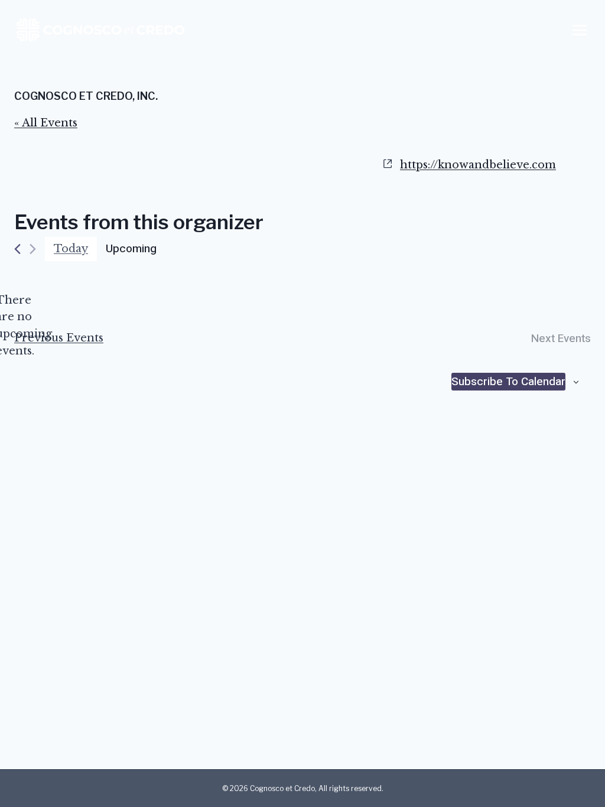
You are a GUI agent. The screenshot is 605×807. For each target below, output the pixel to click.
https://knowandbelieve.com (478, 164)
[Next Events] (33, 249)
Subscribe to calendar (508, 381)
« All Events (45, 122)
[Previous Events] (17, 249)
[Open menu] (579, 30)
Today (71, 248)
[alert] (23, 325)
